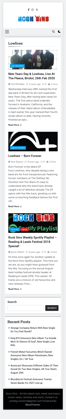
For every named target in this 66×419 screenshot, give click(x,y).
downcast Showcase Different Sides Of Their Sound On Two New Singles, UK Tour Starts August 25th (34, 369)
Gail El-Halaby (18, 84)
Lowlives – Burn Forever (24, 156)
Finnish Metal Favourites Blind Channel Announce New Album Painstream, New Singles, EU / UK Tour (32, 355)
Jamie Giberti (17, 252)
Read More (13, 124)
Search (12, 302)
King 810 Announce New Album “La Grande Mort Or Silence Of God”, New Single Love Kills (33, 342)
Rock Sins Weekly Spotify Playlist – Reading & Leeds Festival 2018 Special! (32, 242)
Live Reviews (17, 66)
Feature (15, 229)
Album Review (18, 148)
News (24, 229)
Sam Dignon (17, 161)
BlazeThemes (32, 404)
